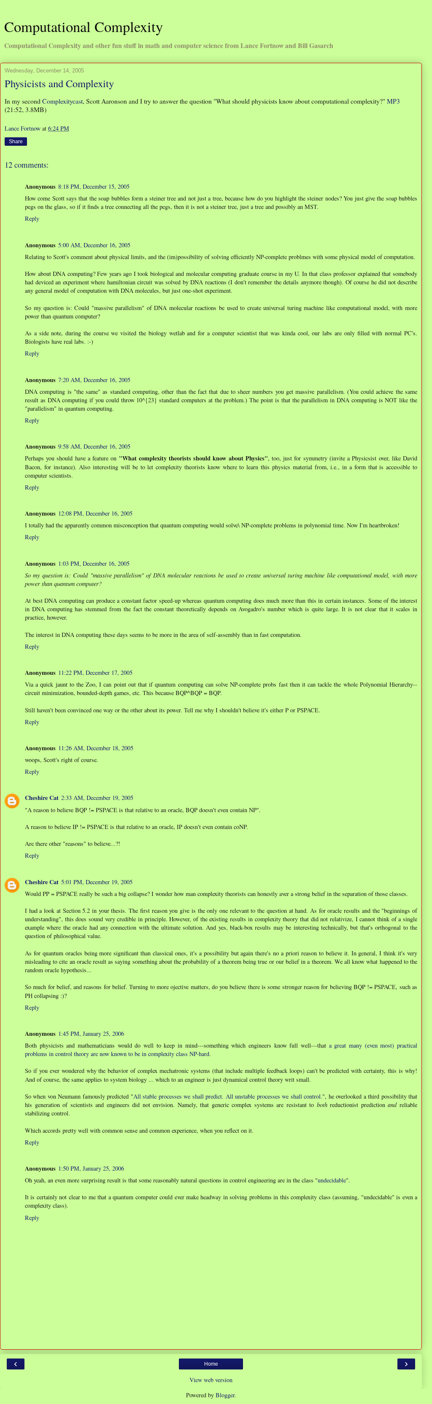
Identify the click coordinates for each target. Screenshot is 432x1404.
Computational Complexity (83, 26)
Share (16, 141)
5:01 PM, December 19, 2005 (96, 882)
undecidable (332, 1180)
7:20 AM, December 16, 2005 (94, 380)
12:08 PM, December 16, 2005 (95, 513)
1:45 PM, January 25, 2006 (91, 1034)
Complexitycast (62, 100)
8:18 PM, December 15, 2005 (94, 186)
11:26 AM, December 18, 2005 (95, 748)
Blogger (225, 1395)
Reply (32, 218)
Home (211, 1364)
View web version (210, 1380)
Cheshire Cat (42, 797)
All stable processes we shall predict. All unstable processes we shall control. (227, 1096)
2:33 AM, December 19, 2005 (97, 798)
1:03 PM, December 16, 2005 (94, 563)
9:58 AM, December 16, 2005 (94, 446)
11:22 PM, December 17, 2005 (95, 673)
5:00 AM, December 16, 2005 (94, 245)
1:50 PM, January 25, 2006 (91, 1168)
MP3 (393, 100)
